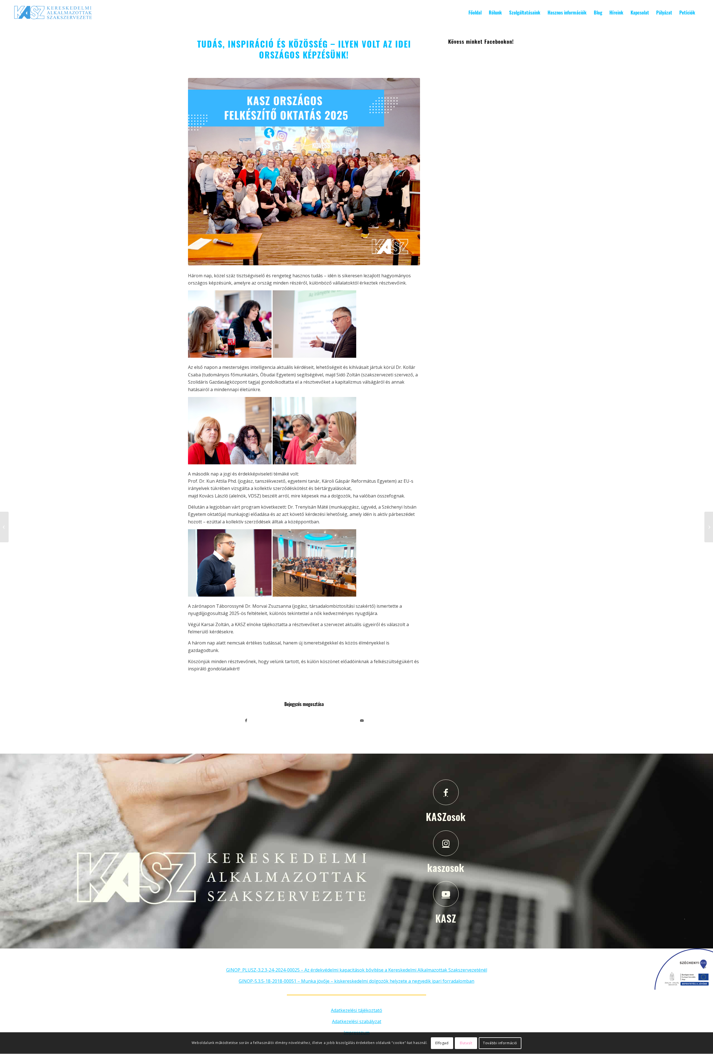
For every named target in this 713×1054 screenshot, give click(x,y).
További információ (500, 1043)
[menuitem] (475, 12)
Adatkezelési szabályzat (356, 1021)
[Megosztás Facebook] (246, 720)
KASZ (445, 918)
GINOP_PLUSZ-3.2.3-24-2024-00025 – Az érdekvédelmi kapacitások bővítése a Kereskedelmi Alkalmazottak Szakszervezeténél (356, 970)
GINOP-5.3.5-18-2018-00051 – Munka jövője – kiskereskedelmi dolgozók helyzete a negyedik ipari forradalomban (356, 981)
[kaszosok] (446, 843)
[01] (304, 171)
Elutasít (466, 1043)
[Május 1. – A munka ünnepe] (708, 527)
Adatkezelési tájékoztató (356, 1010)
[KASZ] (446, 894)
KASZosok (446, 816)
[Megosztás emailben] (362, 720)
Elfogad (441, 1043)
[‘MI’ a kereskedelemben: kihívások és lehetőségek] (4, 527)
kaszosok (445, 867)
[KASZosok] (446, 792)
